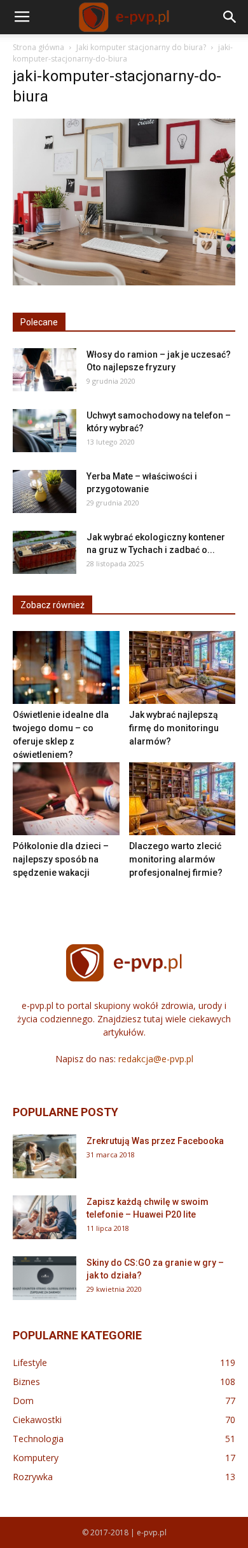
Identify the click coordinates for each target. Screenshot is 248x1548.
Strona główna (38, 47)
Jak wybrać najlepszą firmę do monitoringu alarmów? (174, 728)
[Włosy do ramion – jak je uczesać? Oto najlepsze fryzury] (44, 370)
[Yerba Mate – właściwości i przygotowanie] (44, 492)
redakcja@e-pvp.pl (155, 1059)
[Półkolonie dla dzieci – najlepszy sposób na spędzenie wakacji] (66, 798)
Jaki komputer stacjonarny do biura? (141, 47)
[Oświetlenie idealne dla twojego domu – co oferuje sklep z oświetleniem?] (66, 667)
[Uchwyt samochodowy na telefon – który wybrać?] (44, 431)
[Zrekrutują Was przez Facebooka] (44, 1156)
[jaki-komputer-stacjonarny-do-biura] (124, 282)
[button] (230, 17)
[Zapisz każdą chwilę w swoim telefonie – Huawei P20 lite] (44, 1217)
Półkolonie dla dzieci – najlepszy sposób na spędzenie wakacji (61, 859)
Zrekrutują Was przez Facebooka (155, 1141)
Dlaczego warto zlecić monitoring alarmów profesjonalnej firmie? (176, 859)
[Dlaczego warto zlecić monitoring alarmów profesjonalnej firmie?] (182, 798)
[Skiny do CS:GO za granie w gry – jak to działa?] (44, 1278)
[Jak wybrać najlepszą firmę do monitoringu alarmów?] (182, 667)
